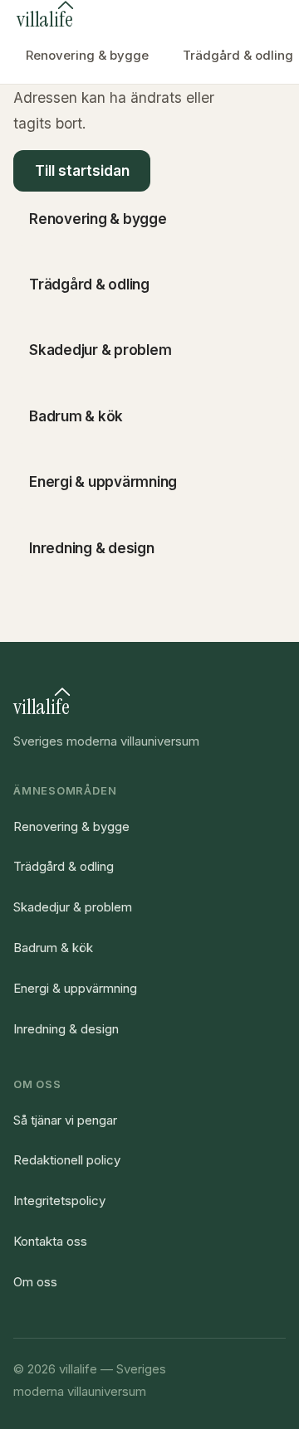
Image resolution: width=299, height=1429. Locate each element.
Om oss (35, 1282)
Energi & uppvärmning (75, 988)
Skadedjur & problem (72, 907)
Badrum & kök (53, 947)
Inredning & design (66, 1029)
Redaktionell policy (66, 1160)
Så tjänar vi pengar (65, 1120)
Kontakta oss (50, 1241)
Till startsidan (82, 171)
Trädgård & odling (63, 866)
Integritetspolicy (59, 1200)
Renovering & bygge (87, 55)
